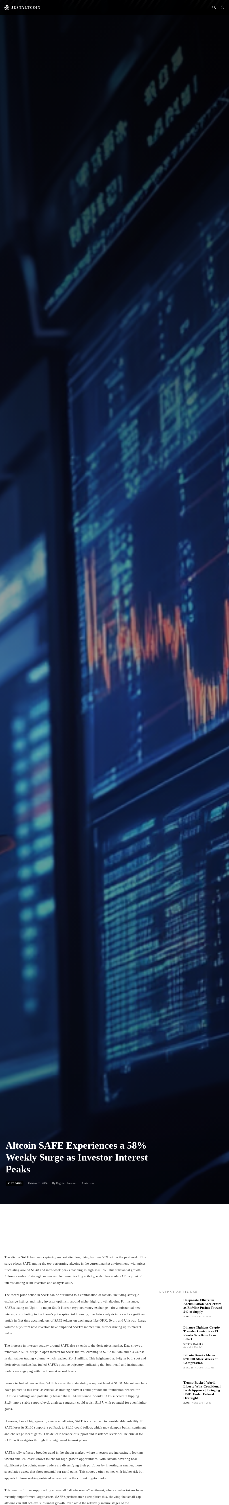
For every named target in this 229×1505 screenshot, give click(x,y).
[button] (214, 7)
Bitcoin (188, 1368)
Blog (186, 1317)
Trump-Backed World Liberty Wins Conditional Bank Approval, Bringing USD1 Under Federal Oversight (202, 1390)
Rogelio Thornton (66, 1183)
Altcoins (14, 1183)
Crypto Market (193, 1344)
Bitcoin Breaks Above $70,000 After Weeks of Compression (200, 1359)
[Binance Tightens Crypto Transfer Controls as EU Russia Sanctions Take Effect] (169, 1336)
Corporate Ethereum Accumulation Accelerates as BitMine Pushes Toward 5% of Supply (202, 1305)
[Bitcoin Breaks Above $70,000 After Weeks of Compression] (169, 1364)
